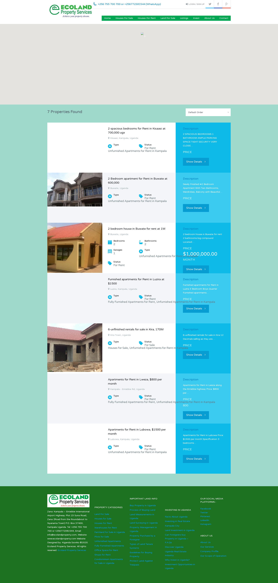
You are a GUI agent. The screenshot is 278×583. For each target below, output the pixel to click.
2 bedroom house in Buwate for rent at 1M (136, 228)
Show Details (194, 161)
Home (107, 18)
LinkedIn (204, 520)
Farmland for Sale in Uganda (109, 532)
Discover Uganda (174, 547)
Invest (196, 18)
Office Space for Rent (106, 550)
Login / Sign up (196, 4)
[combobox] (208, 112)
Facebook (205, 508)
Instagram (205, 524)
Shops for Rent (102, 554)
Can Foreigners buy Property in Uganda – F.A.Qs (176, 538)
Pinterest (205, 516)
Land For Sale (168, 18)
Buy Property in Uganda (143, 505)
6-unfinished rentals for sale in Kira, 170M (136, 329)
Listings (184, 18)
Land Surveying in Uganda (144, 522)
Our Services (207, 546)
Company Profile (209, 551)
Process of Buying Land (142, 510)
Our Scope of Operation (213, 555)
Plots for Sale (101, 536)
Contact (223, 18)
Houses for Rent (147, 18)
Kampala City (172, 525)
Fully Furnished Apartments (109, 545)
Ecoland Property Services (72, 550)
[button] (142, 46)
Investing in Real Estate (177, 521)
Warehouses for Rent (105, 527)
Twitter (204, 512)
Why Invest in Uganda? (177, 560)
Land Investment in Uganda (180, 530)
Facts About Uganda (176, 516)
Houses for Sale (124, 18)
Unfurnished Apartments (107, 541)
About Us (209, 18)
